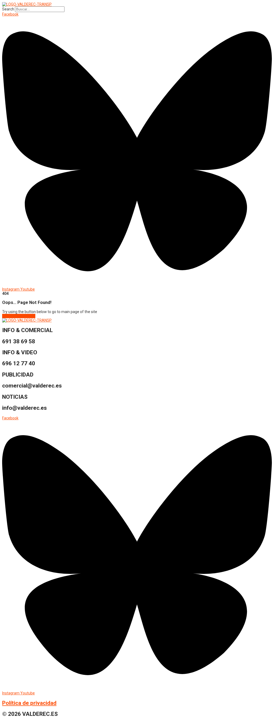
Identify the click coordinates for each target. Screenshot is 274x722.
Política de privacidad (29, 703)
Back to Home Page (18, 316)
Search (8, 9)
